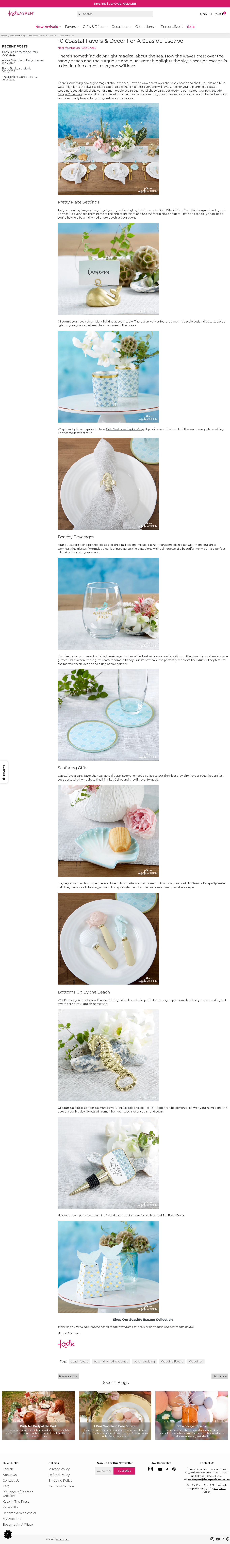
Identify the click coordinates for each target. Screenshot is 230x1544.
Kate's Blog (11, 1507)
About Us (10, 1475)
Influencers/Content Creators (18, 1494)
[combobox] (115, 14)
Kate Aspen (62, 1539)
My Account (12, 1519)
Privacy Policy (59, 1469)
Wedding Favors (172, 1361)
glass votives (151, 321)
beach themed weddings (111, 1361)
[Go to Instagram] (150, 1469)
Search (8, 1469)
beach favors (79, 1361)
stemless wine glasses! (72, 548)
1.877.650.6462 (214, 1476)
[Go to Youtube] (160, 1469)
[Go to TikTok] (167, 1469)
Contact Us (11, 1480)
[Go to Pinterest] (174, 1469)
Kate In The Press (16, 1501)
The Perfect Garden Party (19, 76)
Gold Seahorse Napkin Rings (125, 429)
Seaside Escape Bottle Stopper (144, 1107)
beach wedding (144, 1361)
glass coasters (104, 660)
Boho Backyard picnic (16, 68)
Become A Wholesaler (19, 1513)
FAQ (6, 1486)
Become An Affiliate (18, 1524)
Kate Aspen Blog (18, 35)
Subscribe (124, 1470)
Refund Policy (59, 1475)
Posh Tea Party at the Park (20, 52)
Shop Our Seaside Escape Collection (143, 1320)
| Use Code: (115, 3)
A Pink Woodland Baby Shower (23, 60)
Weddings (196, 1361)
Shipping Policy (60, 1480)
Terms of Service (61, 1486)
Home (4, 35)
